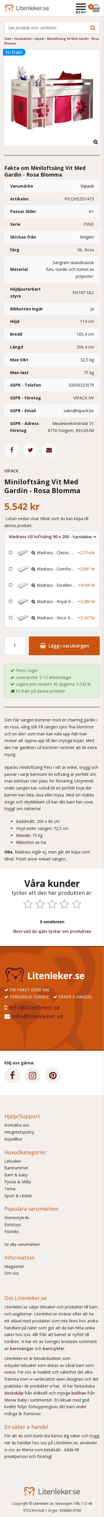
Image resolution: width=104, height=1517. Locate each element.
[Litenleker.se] (12, 8)
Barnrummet (16, 1168)
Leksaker (12, 1161)
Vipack (87, 186)
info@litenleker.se (34, 1007)
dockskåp (14, 1393)
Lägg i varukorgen (68, 646)
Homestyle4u (16, 1217)
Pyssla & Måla (17, 1182)
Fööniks (11, 1231)
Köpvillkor (13, 1139)
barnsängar (22, 1348)
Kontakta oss (16, 1125)
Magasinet (14, 1266)
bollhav (79, 1393)
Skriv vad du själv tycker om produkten (52, 931)
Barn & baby (16, 1175)
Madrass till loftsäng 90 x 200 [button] (50, 536)
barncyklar (53, 1348)
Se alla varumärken (22, 1244)
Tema (9, 1188)
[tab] (52, 537)
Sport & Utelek (18, 1195)
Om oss (11, 1273)
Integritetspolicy (19, 1132)
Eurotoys (12, 1224)
